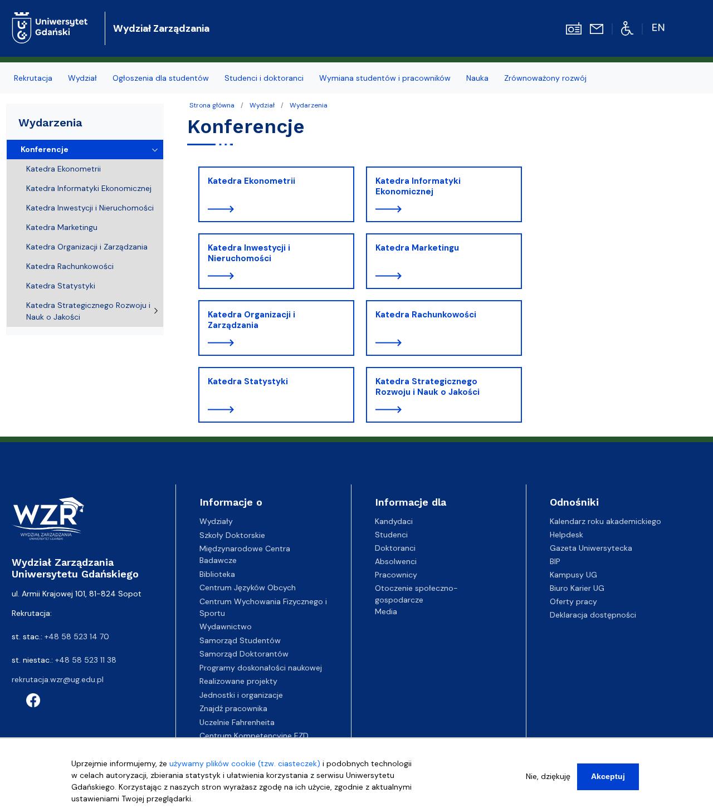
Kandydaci (394, 521)
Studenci (391, 535)
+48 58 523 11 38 (85, 660)
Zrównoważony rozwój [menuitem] (545, 78)
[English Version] (659, 28)
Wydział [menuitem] (82, 78)
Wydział (262, 105)
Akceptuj (608, 776)
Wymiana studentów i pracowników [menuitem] (385, 78)
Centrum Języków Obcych (247, 587)
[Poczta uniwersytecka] (596, 28)
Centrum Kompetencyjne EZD (254, 736)
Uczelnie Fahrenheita (237, 722)
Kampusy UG (573, 575)
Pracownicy (396, 575)
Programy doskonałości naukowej (260, 668)
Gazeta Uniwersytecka (591, 548)
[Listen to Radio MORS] (574, 28)
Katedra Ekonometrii (251, 181)
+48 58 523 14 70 (77, 636)
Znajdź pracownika (233, 708)
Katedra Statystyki (248, 381)
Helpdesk (566, 535)
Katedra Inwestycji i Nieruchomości (249, 253)
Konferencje (45, 149)
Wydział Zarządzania (161, 28)
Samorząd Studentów (240, 640)
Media (386, 611)
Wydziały (216, 521)
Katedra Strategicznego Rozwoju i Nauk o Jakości (427, 387)
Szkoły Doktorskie (232, 535)
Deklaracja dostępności (593, 615)
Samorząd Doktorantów (244, 654)
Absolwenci (396, 561)
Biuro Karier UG (577, 588)
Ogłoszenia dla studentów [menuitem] (161, 78)
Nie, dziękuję (548, 776)
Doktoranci (395, 548)
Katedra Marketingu (417, 247)
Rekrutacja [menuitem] (33, 78)
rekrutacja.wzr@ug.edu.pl (58, 679)
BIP (555, 561)
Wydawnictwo (225, 626)
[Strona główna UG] (50, 19)
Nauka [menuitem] (477, 78)
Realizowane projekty (238, 681)
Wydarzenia (309, 105)
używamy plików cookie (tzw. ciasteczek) (244, 763)
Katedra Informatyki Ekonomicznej (418, 186)
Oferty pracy (573, 601)
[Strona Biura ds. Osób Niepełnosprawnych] (627, 28)
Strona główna (212, 105)
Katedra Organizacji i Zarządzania (251, 320)
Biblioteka (217, 574)
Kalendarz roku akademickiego (605, 521)
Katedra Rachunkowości (425, 314)
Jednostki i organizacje (241, 695)
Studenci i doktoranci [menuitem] (264, 78)
